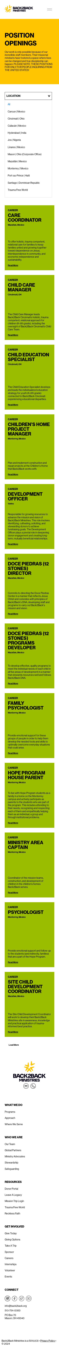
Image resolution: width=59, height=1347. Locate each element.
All (9, 104)
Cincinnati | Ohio (16, 118)
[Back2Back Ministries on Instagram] (7, 1298)
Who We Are (13, 1137)
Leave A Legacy (13, 1194)
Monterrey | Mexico (18, 168)
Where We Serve (14, 1124)
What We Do (13, 1105)
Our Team (10, 1144)
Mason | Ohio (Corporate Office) (25, 154)
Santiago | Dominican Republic (24, 182)
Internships (11, 1264)
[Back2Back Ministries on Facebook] (14, 1298)
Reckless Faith (12, 1213)
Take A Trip (11, 1245)
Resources (13, 1182)
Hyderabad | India (17, 132)
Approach (10, 1117)
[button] (14, 1045)
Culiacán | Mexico (17, 125)
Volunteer (10, 1270)
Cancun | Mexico (16, 111)
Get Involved (14, 1226)
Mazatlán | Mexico (17, 161)
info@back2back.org (16, 1305)
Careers (9, 1258)
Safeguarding (12, 1168)
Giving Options (12, 1239)
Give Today (11, 1233)
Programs (10, 1111)
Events (8, 1276)
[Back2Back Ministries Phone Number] (33, 1086)
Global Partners (13, 1150)
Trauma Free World (18, 189)
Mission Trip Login (14, 1201)
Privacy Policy (47, 1340)
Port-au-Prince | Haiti (19, 175)
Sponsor (9, 1252)
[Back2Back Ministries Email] (26, 1086)
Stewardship (11, 1162)
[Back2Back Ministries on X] (21, 1298)
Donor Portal (11, 1188)
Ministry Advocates (15, 1156)
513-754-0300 (12, 1310)
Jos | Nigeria (14, 139)
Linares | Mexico (16, 147)
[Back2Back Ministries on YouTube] (28, 1298)
